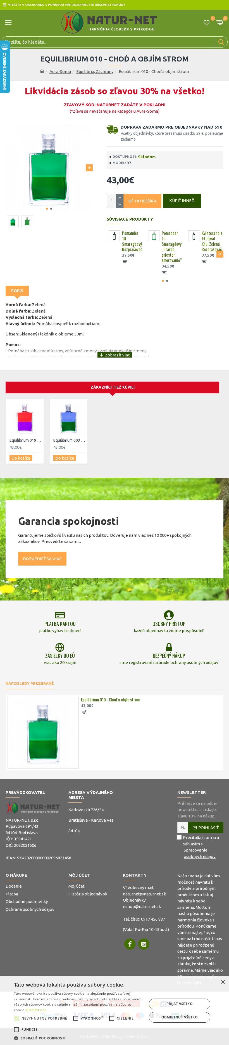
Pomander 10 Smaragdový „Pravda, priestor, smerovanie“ (172, 246)
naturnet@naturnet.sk (144, 894)
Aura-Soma (60, 71)
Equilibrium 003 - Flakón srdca (69, 440)
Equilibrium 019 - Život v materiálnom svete (25, 440)
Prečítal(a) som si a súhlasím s (201, 847)
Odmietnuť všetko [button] (179, 1017)
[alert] (114, 1010)
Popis (17, 291)
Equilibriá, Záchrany (94, 71)
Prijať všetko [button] (179, 1003)
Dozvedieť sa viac (42, 558)
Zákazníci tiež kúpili (112, 387)
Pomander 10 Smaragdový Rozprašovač (132, 241)
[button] (9, 167)
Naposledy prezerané (30, 683)
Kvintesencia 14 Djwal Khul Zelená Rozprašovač (211, 241)
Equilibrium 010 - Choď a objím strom (110, 700)
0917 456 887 (153, 919)
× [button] (223, 982)
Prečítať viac (36, 1010)
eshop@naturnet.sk (142, 906)
